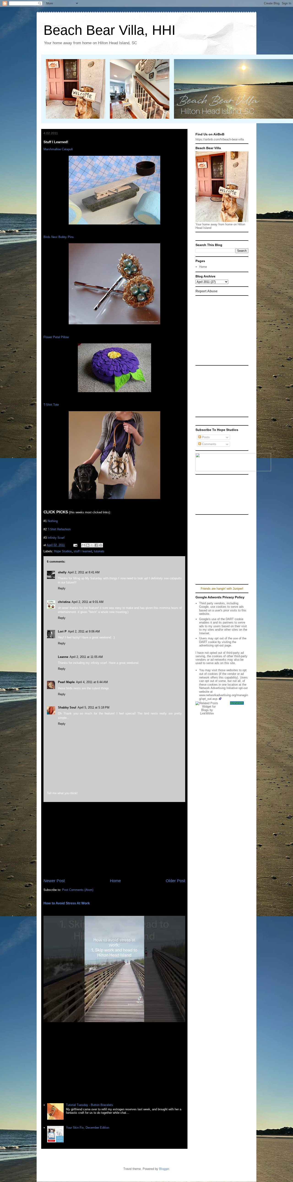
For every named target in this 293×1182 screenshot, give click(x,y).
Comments (208, 444)
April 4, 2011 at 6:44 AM (92, 682)
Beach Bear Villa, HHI (109, 30)
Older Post (175, 880)
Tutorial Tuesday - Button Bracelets (89, 1105)
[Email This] (83, 545)
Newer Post (54, 880)
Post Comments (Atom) (77, 890)
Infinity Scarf (56, 537)
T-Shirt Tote (51, 404)
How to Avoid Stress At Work (66, 903)
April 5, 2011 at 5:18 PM (93, 707)
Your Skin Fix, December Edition (87, 1127)
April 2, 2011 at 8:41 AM (84, 572)
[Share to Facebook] (96, 545)
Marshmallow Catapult (58, 149)
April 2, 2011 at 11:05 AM (86, 657)
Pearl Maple (66, 682)
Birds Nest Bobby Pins (58, 237)
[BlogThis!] (87, 545)
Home (115, 880)
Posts (205, 437)
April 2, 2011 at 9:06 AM (84, 631)
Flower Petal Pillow (56, 337)
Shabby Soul (67, 707)
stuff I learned (83, 551)
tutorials (99, 551)
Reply (61, 588)
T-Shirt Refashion (59, 529)
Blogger (164, 1169)
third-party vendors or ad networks (221, 657)
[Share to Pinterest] (100, 545)
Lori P (62, 631)
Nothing (53, 521)
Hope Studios (63, 551)
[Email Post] (75, 545)
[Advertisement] (114, 840)
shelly (62, 572)
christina (64, 602)
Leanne (63, 657)
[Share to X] (92, 545)
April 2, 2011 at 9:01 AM (87, 602)
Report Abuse (206, 291)
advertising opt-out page (215, 645)
